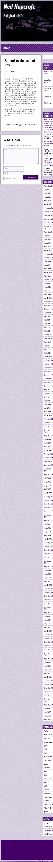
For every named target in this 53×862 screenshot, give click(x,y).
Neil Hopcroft (19, 6)
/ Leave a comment (28, 125)
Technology (17, 125)
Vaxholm (46, 146)
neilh (13, 72)
